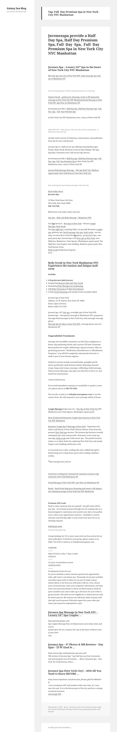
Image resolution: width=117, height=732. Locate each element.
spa (66, 707)
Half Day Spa (72, 109)
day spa (79, 232)
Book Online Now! (55, 191)
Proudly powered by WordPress (59, 728)
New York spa (61, 432)
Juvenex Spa (55, 644)
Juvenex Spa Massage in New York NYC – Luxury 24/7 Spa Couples (73, 613)
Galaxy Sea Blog (16, 8)
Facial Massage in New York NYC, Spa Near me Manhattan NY (73, 482)
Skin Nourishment (76, 289)
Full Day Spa (75, 707)
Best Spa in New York (73, 223)
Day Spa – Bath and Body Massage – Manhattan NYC (69, 218)
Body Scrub (61, 226)
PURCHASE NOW (55, 526)
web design (52, 694)
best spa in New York (86, 238)
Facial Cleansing (60, 292)
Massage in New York (77, 426)
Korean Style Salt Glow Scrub (71, 283)
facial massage (69, 232)
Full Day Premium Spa (66, 111)
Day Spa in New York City (87, 409)
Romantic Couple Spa (57, 426)
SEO (59, 694)
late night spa (57, 229)
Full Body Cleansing (56, 289)
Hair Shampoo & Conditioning (70, 286)
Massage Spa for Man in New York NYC (64, 324)
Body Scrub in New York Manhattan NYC (73, 262)
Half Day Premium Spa (87, 109)
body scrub (88, 232)
